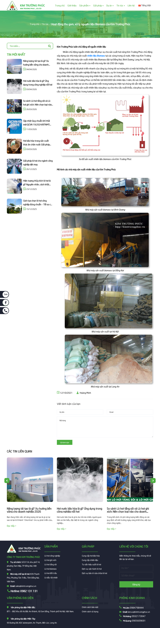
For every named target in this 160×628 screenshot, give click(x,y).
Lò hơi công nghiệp (52, 555)
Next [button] (153, 480)
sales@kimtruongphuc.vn (25, 585)
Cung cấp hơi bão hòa (91, 555)
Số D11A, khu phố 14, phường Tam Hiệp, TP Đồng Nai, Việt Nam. (23, 565)
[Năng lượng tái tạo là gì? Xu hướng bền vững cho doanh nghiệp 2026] (30, 479)
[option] (30, 495)
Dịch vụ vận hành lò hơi (92, 568)
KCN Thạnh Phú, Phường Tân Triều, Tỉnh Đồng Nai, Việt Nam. (23, 577)
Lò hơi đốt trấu (50, 573)
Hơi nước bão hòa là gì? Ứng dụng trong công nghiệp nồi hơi (79, 509)
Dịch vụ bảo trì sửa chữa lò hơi (94, 573)
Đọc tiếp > (11, 525)
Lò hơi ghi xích (50, 559)
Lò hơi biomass (50, 568)
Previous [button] (6, 480)
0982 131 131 (29, 591)
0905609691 (139, 620)
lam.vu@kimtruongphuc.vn (139, 611)
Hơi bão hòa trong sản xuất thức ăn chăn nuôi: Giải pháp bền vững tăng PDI (36, 144)
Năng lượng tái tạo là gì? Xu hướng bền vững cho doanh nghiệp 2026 (36, 64)
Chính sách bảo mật (90, 607)
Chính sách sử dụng (90, 611)
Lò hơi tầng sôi (50, 564)
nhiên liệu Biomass (96, 55)
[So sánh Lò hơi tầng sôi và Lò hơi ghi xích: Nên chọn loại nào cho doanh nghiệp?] (130, 479)
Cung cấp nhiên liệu (90, 559)
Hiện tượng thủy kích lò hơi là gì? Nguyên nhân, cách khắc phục (37, 184)
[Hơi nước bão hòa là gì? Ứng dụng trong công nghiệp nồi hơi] (80, 479)
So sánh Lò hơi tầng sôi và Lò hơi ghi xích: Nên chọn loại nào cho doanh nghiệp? (37, 104)
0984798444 (137, 607)
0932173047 (139, 616)
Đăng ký (136, 584)
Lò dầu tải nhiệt (51, 577)
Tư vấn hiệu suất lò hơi (91, 564)
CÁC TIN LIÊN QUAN (19, 451)
